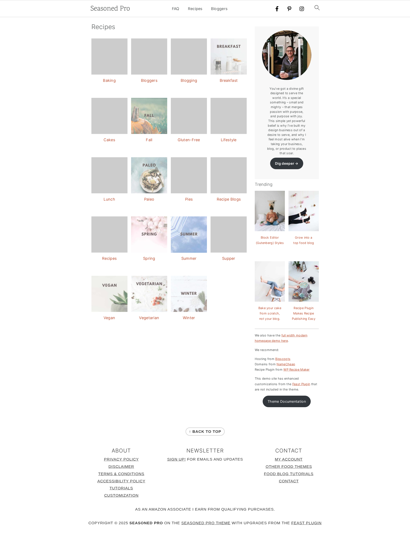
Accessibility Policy (121, 481)
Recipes (195, 8)
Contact (289, 481)
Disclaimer (121, 466)
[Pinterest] (289, 8)
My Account (289, 459)
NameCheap (286, 364)
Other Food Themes (289, 466)
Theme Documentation (287, 401)
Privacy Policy (121, 459)
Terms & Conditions (121, 474)
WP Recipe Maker (296, 369)
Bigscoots (282, 359)
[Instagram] (301, 8)
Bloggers (219, 8)
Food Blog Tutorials (288, 474)
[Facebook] (277, 8)
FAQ (175, 8)
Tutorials (121, 488)
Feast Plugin (301, 384)
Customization (121, 495)
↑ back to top (205, 431)
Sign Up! (176, 459)
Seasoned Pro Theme (205, 523)
